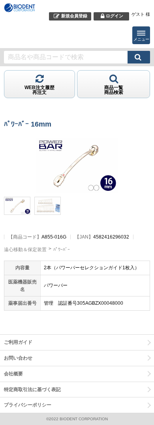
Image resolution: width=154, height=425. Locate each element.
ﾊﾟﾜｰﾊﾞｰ (61, 249)
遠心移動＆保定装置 (25, 249)
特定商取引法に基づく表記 (32, 389)
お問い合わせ (18, 358)
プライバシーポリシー (27, 405)
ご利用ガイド (18, 342)
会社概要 (13, 374)
